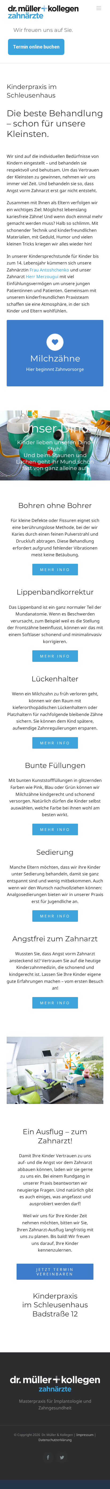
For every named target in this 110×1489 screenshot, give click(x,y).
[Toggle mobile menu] (99, 8)
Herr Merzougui (42, 276)
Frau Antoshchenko (49, 270)
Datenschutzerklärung (55, 1440)
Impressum (84, 1434)
